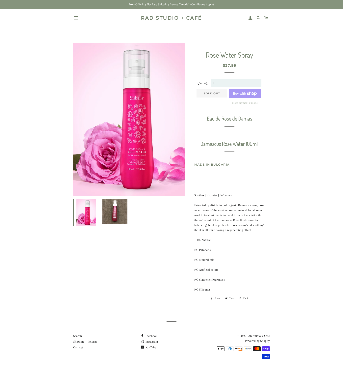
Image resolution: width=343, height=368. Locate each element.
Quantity (203, 83)
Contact (78, 347)
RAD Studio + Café (171, 18)
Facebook (151, 336)
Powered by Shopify (257, 341)
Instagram (151, 341)
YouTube (150, 347)
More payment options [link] (245, 102)
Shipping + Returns (85, 341)
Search (77, 336)
